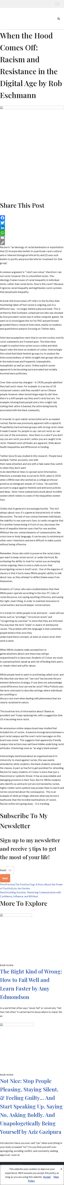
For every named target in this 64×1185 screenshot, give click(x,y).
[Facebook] (32, 217)
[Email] (32, 237)
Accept (47, 1176)
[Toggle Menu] (57, 3)
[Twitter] (32, 222)
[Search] (58, 18)
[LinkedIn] (32, 227)
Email (3, 870)
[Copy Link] (32, 242)
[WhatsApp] (32, 232)
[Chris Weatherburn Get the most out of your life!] (11, 18)
